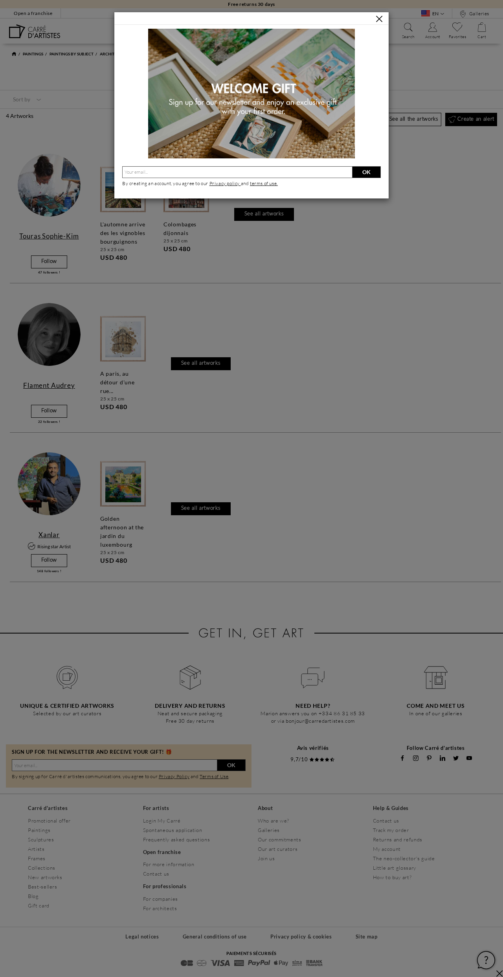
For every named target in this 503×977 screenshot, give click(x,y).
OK (366, 172)
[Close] (379, 18)
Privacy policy (225, 183)
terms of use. (264, 183)
